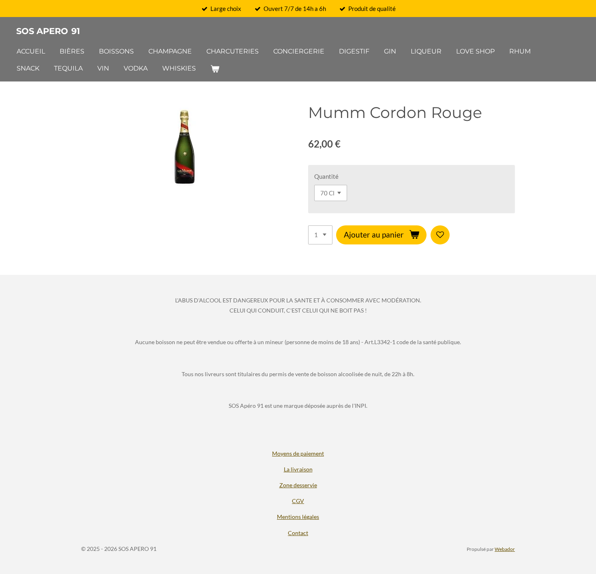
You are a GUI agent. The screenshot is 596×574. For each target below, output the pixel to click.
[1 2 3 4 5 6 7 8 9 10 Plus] (320, 234)
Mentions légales (298, 516)
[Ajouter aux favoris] (440, 234)
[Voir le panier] (215, 68)
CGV (298, 500)
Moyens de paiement (298, 453)
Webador (505, 549)
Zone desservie (298, 485)
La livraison (298, 469)
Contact (298, 532)
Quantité (326, 176)
